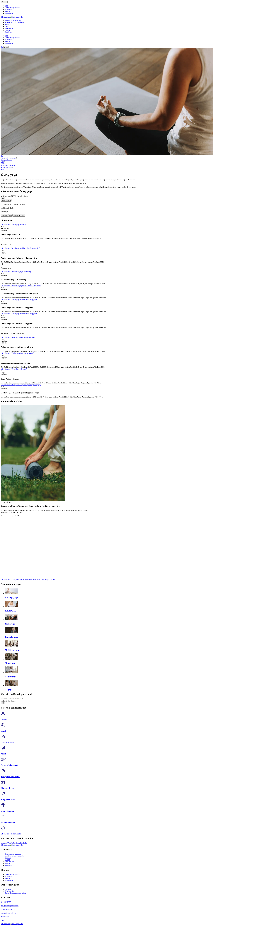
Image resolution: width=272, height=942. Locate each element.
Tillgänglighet (9, 891)
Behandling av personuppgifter (15, 893)
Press (2, 920)
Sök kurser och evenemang (10, 699)
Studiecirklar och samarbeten (14, 856)
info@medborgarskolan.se (9, 906)
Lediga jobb (9, 880)
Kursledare (8, 865)
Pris (23, 215)
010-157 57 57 (6, 902)
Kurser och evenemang (8, 158)
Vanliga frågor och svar (8, 913)
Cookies (4, 2)
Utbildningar (9, 862)
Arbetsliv (8, 858)
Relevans (4, 215)
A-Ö (10, 215)
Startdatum (16, 215)
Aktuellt (8, 863)
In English (8, 876)
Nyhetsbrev (5, 916)
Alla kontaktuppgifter (8, 909)
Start (2, 156)
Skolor (7, 860)
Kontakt (8, 878)
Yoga (2, 162)
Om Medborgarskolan (12, 874)
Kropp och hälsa (6, 160)
